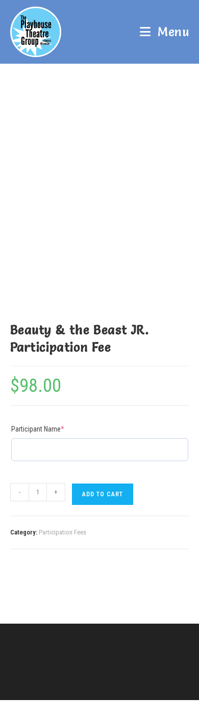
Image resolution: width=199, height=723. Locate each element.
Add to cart (102, 494)
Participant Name (51, 428)
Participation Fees (62, 532)
